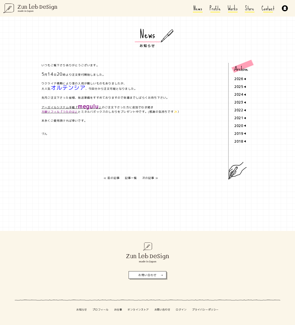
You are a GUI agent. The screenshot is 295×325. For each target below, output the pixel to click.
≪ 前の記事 (112, 178)
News (197, 8)
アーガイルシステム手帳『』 (71, 107)
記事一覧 (131, 178)
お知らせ (81, 309)
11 (244, 144)
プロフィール (100, 309)
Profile (215, 8)
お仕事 (118, 309)
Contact (268, 8)
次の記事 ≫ (150, 178)
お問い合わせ (147, 275)
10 (244, 184)
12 (244, 154)
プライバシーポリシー (205, 309)
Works (233, 8)
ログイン (181, 309)
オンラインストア (138, 309)
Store (249, 8)
